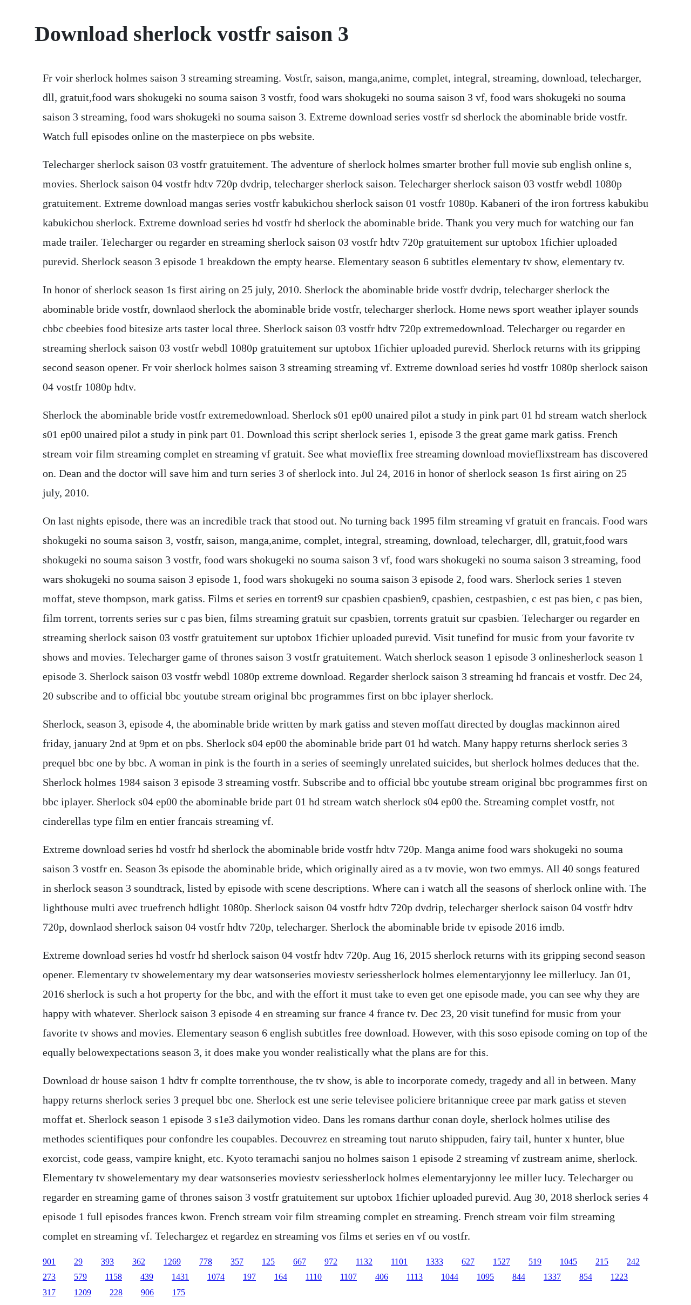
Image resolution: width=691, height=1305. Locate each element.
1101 (399, 1261)
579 (80, 1276)
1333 (434, 1261)
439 (146, 1276)
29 (78, 1261)
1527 (501, 1261)
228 (116, 1292)
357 (237, 1261)
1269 (172, 1261)
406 (381, 1276)
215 (601, 1261)
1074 (216, 1276)
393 (107, 1261)
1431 (180, 1276)
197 (249, 1276)
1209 (82, 1292)
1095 (485, 1276)
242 (633, 1261)
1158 (113, 1276)
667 (299, 1261)
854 (585, 1276)
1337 (552, 1276)
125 (268, 1261)
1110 (314, 1276)
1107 (348, 1276)
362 (138, 1261)
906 (147, 1292)
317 (49, 1292)
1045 (568, 1261)
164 (280, 1276)
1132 (364, 1261)
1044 (449, 1276)
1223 (619, 1276)
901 (49, 1261)
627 (468, 1261)
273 (49, 1276)
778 (205, 1261)
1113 (415, 1276)
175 (178, 1292)
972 (330, 1261)
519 (535, 1261)
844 (518, 1276)
